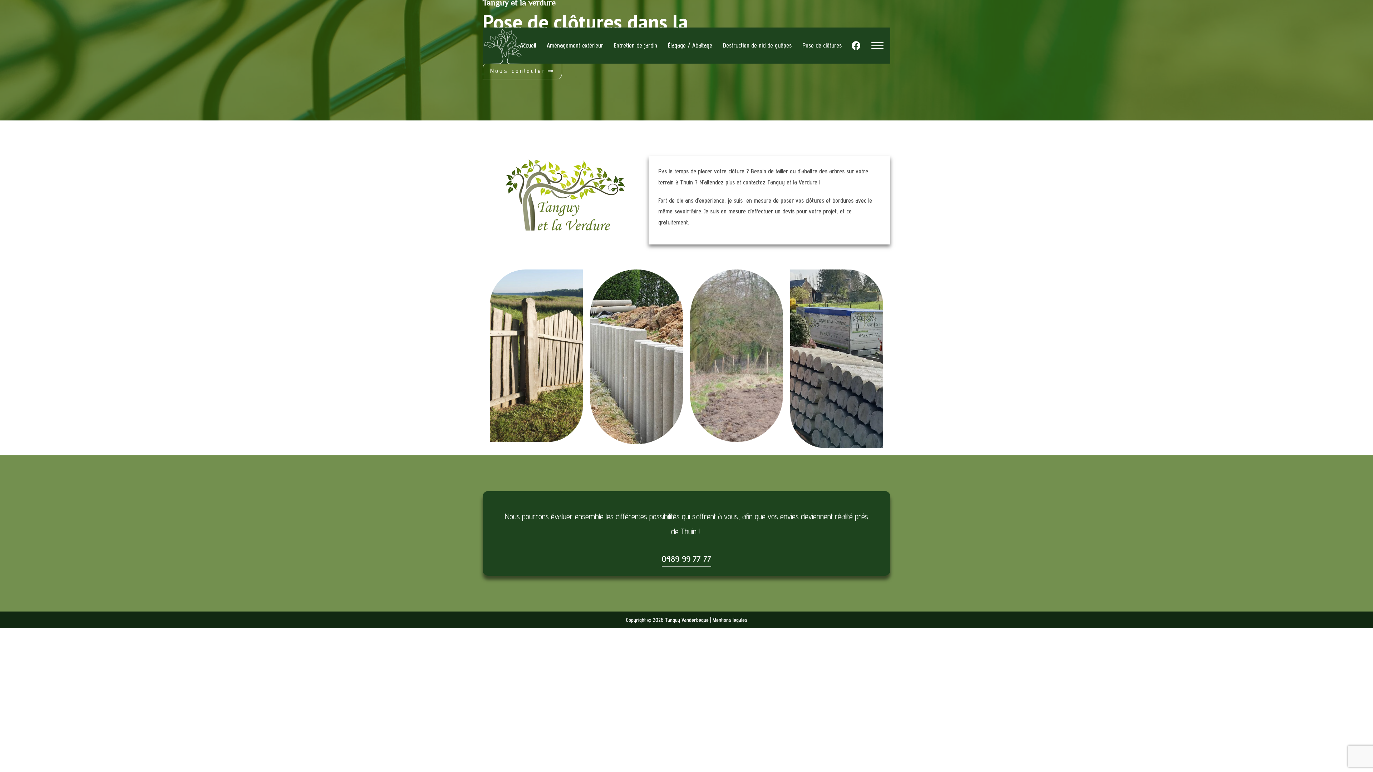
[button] (522, 71)
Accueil (528, 45)
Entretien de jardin (635, 45)
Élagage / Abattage (690, 45)
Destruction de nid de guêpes (757, 45)
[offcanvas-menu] (877, 45)
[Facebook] (856, 46)
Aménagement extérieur (575, 45)
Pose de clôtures (822, 45)
